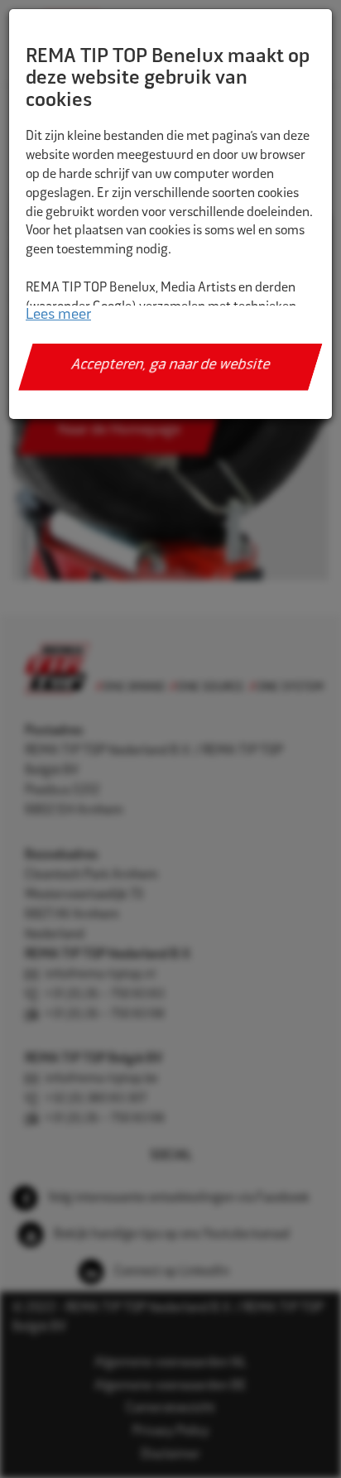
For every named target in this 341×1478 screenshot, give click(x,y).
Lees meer (58, 315)
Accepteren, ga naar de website (171, 366)
